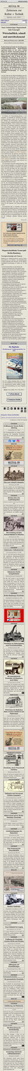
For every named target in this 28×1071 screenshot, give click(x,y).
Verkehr (24, 417)
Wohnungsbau (14, 695)
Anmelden (24, 20)
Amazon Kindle (15, 399)
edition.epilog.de (5, 20)
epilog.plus (3, 22)
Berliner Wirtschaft (6, 417)
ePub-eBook (14, 394)
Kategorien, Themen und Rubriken (10, 415)
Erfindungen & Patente (14, 752)
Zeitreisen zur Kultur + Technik (14, 12)
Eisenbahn (14, 24)
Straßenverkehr (14, 779)
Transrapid (19, 417)
